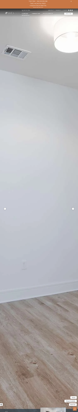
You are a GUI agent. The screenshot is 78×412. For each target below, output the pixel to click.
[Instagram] (72, 10)
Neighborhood (26, 15)
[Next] (73, 209)
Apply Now (50, 10)
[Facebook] (68, 10)
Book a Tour (68, 13)
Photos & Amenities (48, 13)
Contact (65, 10)
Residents (58, 10)
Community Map (36, 13)
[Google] (70, 10)
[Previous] (5, 209)
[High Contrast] (1, 404)
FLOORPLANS (25, 13)
